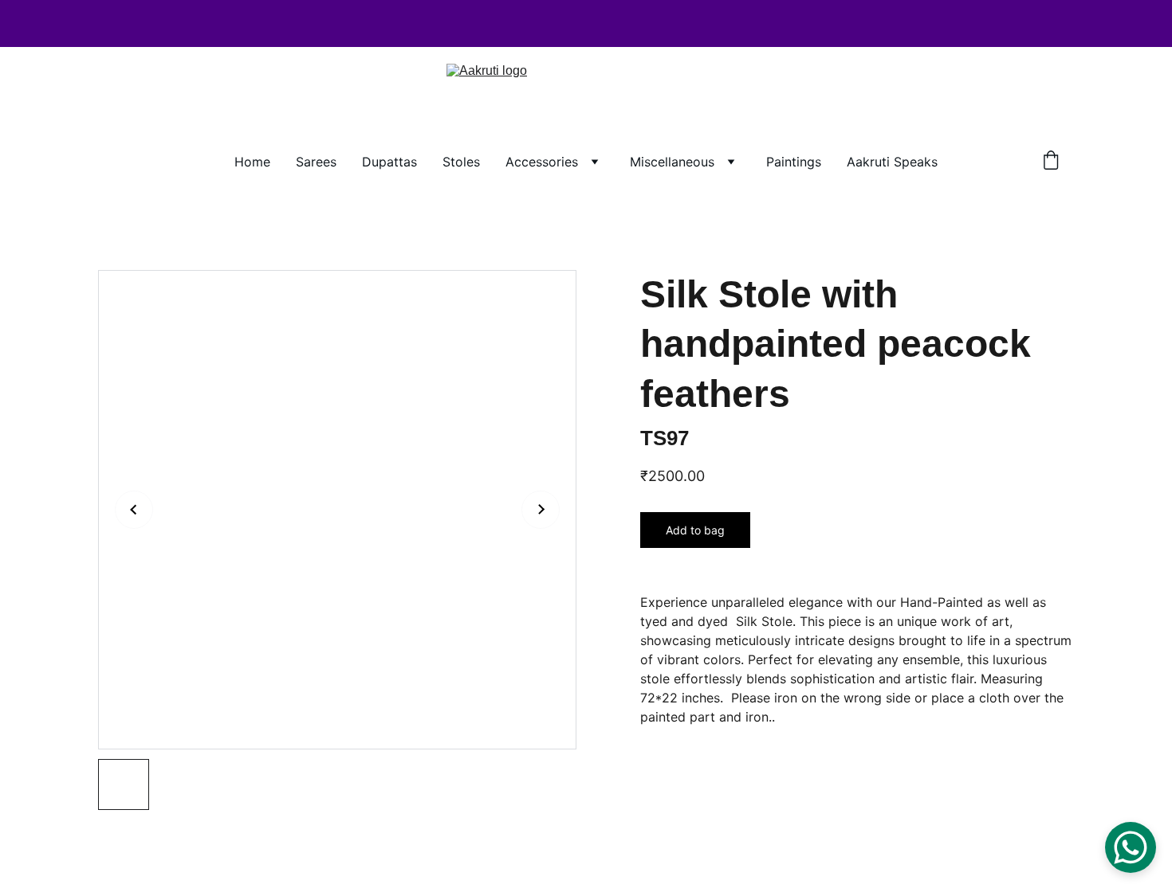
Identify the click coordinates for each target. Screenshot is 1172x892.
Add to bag (695, 530)
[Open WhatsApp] (1130, 847)
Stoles (461, 162)
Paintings (793, 162)
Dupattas (389, 162)
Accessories (541, 162)
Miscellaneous (672, 162)
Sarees (316, 162)
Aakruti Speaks (892, 162)
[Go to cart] (1050, 162)
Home (252, 162)
